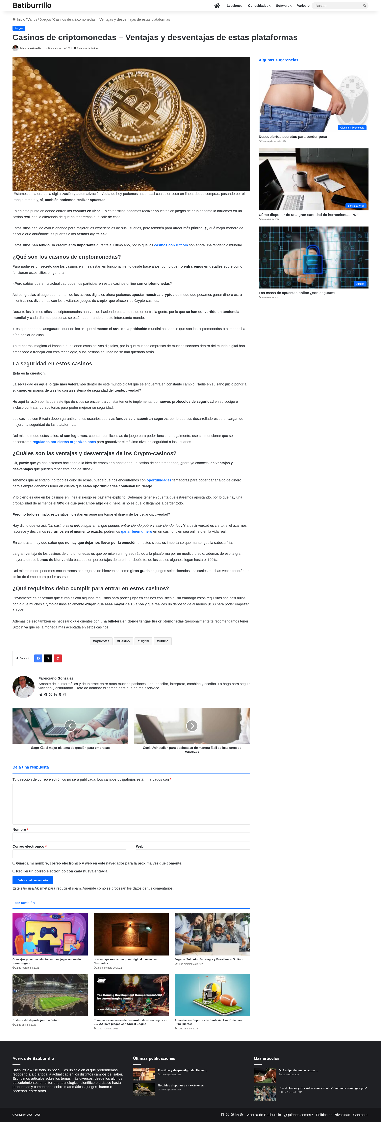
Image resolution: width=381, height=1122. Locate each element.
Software (282, 5)
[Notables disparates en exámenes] (144, 1089)
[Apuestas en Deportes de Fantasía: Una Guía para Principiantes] (212, 995)
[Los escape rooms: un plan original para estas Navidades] (131, 934)
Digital (144, 641)
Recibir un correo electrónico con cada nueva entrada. (62, 871)
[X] (50, 694)
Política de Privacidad (333, 1115)
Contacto (360, 1115)
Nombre (20, 830)
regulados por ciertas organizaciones (64, 442)
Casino (124, 641)
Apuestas (102, 641)
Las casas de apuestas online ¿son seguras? (297, 293)
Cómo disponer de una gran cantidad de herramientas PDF (309, 215)
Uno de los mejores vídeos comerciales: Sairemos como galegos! (323, 1088)
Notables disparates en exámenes (181, 1085)
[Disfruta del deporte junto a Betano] (50, 995)
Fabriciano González (31, 48)
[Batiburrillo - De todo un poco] (32, 5)
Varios (302, 5)
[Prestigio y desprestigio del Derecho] (144, 1074)
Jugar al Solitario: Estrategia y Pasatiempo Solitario (209, 959)
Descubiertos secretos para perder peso (293, 137)
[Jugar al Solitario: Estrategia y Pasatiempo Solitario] (212, 934)
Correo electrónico (30, 846)
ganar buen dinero (136, 531)
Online (163, 641)
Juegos (45, 19)
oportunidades (159, 480)
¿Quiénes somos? (298, 1115)
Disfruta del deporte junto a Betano (36, 1020)
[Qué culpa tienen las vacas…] (265, 1075)
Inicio (20, 19)
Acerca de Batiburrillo (264, 1115)
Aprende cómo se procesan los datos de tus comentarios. (128, 888)
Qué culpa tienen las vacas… (298, 1070)
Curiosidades (258, 5)
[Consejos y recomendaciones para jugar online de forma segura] (50, 934)
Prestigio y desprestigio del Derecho (182, 1070)
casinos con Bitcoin (171, 245)
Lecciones (234, 5)
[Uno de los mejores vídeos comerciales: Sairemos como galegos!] (265, 1093)
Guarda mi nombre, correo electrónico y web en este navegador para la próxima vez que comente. (99, 863)
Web (139, 846)
